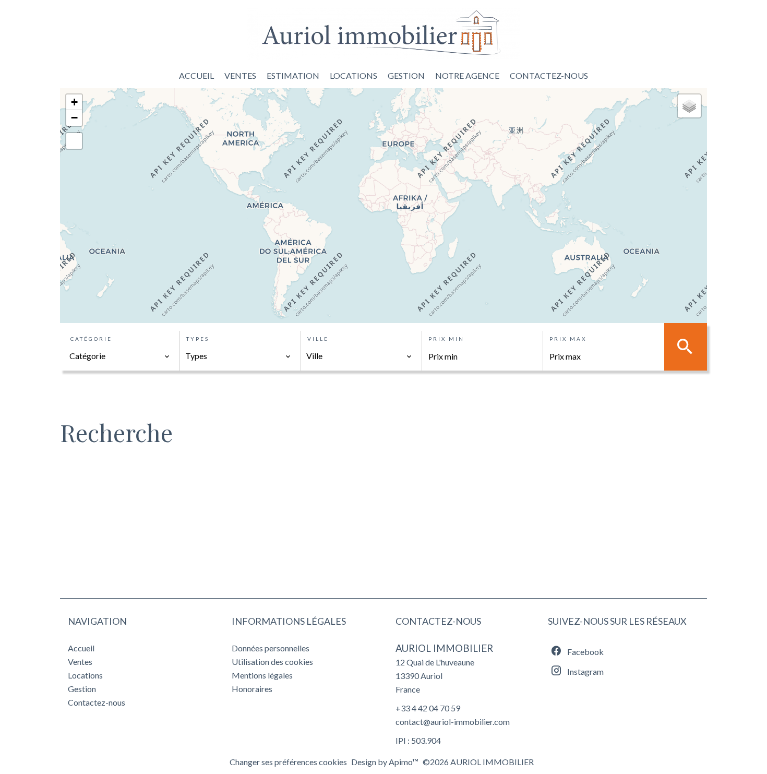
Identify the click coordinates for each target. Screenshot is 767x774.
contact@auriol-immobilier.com (453, 722)
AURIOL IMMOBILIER (444, 648)
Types (197, 339)
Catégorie (91, 339)
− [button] (74, 117)
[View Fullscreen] (74, 141)
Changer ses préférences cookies (288, 762)
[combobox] (119, 356)
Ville (318, 339)
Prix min (446, 339)
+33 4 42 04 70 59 (428, 708)
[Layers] (689, 105)
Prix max (567, 339)
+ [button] (74, 102)
